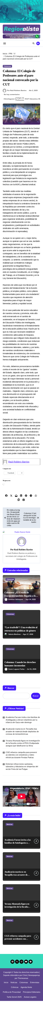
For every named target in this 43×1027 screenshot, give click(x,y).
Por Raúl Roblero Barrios (16, 90)
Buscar (10, 714)
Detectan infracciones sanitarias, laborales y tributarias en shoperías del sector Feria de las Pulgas (22, 792)
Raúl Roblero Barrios (18, 461)
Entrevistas (34, 1008)
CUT (27, 99)
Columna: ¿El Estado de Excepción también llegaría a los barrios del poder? (20, 621)
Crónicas (14, 1013)
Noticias (9, 850)
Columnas (7, 66)
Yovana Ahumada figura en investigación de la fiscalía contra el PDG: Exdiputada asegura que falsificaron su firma (23, 769)
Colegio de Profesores (20, 99)
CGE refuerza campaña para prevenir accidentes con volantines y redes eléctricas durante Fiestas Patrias (21, 780)
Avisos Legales (30, 1023)
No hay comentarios (12, 94)
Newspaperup (34, 1001)
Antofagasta (9, 99)
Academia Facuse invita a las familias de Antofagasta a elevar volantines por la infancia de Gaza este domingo (23, 745)
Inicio (6, 1008)
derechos (34, 99)
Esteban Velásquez (15, 625)
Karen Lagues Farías (16, 695)
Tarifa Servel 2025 (14, 1023)
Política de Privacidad (12, 1018)
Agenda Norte (26, 1013)
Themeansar (23, 1004)
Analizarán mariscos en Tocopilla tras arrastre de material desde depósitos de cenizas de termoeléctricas (22, 757)
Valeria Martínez (14, 660)
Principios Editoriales (31, 1018)
